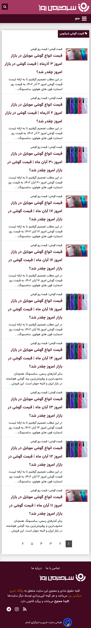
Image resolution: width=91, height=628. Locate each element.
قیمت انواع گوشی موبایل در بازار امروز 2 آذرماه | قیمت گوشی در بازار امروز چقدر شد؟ (33, 113)
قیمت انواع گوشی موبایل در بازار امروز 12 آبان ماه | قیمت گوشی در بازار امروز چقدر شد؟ (35, 456)
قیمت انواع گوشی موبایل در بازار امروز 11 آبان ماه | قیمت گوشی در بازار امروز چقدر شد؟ (35, 505)
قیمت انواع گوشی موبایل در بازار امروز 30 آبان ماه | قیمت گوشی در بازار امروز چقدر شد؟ (34, 162)
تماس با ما (53, 568)
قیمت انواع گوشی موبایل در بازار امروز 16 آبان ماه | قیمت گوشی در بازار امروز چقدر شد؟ (35, 260)
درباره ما (37, 568)
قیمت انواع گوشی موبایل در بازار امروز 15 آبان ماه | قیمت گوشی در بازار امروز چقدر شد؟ (35, 309)
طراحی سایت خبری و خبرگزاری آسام (43, 622)
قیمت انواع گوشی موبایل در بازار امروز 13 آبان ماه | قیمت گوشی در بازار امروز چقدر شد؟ (35, 407)
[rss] (25, 609)
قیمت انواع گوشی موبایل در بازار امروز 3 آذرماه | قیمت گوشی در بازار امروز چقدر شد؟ (33, 64)
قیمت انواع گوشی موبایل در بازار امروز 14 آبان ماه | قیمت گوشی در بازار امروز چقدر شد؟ (35, 358)
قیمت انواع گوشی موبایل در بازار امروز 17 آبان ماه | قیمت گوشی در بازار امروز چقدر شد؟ (35, 211)
